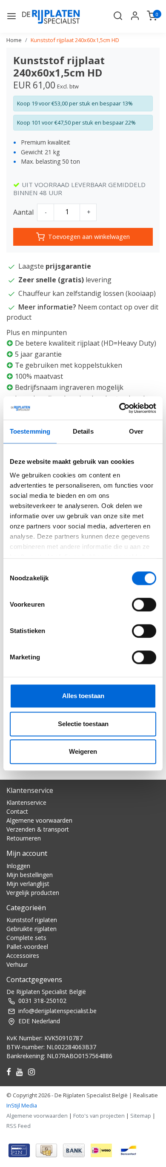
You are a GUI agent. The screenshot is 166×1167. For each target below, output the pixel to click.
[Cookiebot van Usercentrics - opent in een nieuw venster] (119, 408)
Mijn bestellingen (29, 875)
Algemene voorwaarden (39, 820)
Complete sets (26, 938)
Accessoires (22, 955)
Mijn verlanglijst (27, 884)
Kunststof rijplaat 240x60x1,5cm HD (75, 40)
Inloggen (18, 866)
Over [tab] (136, 431)
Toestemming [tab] (30, 431)
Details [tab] (83, 431)
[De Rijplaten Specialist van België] (51, 16)
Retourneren (23, 838)
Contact (17, 811)
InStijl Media (21, 1105)
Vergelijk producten (32, 893)
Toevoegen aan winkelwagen (89, 237)
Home (14, 40)
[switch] (144, 604)
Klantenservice (26, 802)
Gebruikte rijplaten (31, 929)
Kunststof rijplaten (31, 920)
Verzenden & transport (37, 829)
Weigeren (83, 751)
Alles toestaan (83, 695)
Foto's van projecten (99, 1115)
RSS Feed (18, 1126)
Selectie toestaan (83, 723)
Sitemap (140, 1115)
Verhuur (17, 964)
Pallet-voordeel (27, 947)
